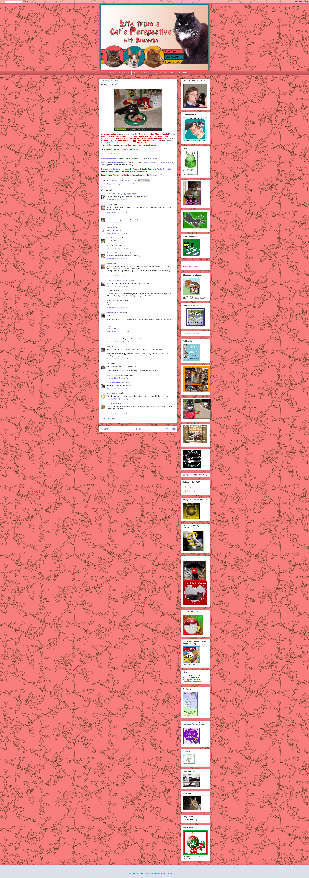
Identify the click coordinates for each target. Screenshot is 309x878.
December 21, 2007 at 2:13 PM (117, 378)
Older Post (170, 429)
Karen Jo (109, 204)
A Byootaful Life (151, 158)
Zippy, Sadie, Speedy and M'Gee (118, 280)
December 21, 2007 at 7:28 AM (117, 276)
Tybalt (108, 346)
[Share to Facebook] (146, 180)
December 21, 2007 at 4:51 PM (117, 399)
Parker (108, 217)
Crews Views (133, 134)
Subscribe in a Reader (191, 267)
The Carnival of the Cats (110, 169)
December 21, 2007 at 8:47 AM (117, 308)
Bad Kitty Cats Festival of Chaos (113, 163)
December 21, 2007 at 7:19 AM (117, 259)
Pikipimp (172, 134)
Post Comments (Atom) (143, 435)
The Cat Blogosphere (164, 169)
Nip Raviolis (155, 141)
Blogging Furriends (160, 73)
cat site (188, 333)
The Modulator (116, 154)
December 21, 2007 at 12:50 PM (117, 359)
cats (193, 333)
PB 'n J (109, 363)
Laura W (109, 263)
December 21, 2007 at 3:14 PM (117, 388)
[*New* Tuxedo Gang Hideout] (192, 467)
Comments (190, 491)
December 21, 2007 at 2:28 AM (117, 200)
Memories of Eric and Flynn (116, 253)
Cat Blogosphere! (156, 175)
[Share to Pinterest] (148, 180)
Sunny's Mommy (112, 238)
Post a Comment (110, 418)
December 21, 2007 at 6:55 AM (117, 248)
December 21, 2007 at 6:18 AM (117, 223)
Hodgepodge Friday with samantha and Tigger (123, 184)
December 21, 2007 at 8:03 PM (117, 414)
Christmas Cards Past (141, 73)
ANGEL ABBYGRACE (114, 312)
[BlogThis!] (141, 180)
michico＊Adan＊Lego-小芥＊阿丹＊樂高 (121, 194)
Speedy (123, 134)
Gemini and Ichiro (113, 393)
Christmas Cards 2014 (179, 73)
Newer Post (106, 429)
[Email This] (139, 180)
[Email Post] (135, 180)
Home (103, 73)
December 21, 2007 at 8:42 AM (117, 286)
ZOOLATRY (110, 227)
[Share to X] (144, 180)
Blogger (177, 873)
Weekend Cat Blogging (110, 158)
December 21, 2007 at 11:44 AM (117, 342)
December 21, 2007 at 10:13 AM (117, 331)
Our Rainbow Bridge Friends (119, 73)
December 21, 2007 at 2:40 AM (117, 212)
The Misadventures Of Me (115, 383)
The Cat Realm (111, 403)
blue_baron (161, 873)
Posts (188, 487)
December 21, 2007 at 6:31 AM (117, 233)
